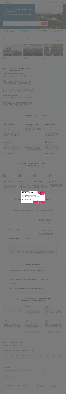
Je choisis (27, 202)
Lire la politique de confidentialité (26, 199)
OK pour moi (39, 202)
